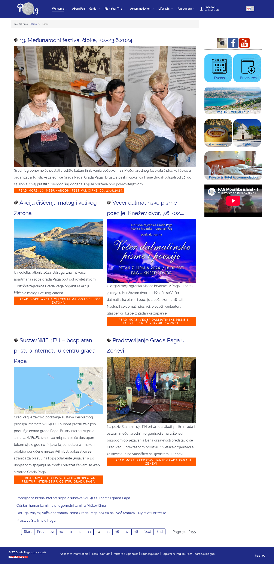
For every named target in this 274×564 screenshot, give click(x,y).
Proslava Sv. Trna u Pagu (36, 520)
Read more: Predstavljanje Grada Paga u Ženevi (153, 462)
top (258, 555)
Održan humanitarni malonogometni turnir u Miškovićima (61, 505)
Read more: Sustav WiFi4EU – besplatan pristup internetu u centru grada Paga (59, 480)
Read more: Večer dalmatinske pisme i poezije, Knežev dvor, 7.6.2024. (153, 321)
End (159, 532)
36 (117, 532)
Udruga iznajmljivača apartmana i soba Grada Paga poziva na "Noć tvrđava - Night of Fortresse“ (91, 513)
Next (147, 532)
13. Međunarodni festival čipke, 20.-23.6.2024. (76, 40)
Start (27, 532)
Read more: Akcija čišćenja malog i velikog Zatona (60, 301)
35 (108, 532)
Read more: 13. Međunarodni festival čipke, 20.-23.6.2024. (71, 190)
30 (61, 532)
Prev (40, 532)
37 (127, 532)
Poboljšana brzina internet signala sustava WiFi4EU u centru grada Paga (73, 498)
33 (89, 532)
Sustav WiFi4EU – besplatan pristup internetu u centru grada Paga (54, 350)
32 (79, 532)
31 (70, 532)
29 (52, 532)
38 (136, 532)
